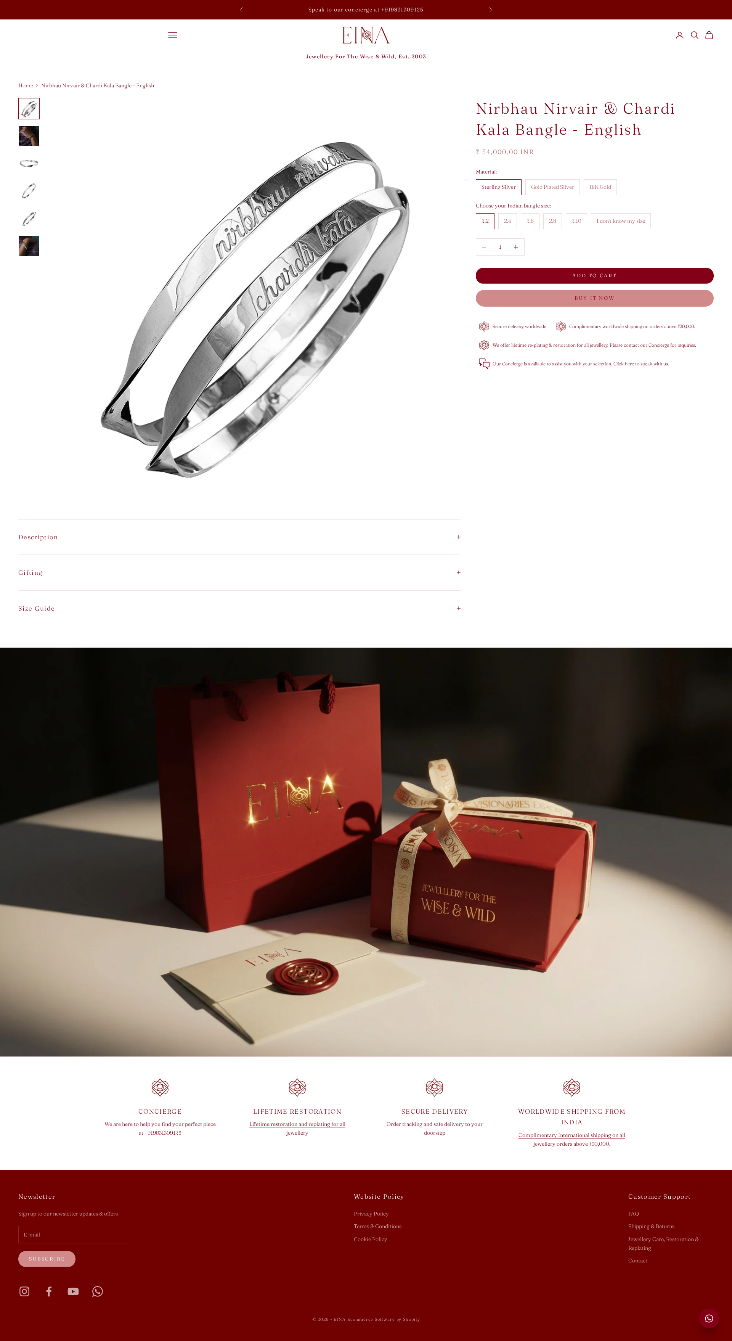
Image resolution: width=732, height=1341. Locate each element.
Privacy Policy (371, 1213)
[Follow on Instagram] (24, 1291)
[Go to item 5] (29, 218)
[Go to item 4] (29, 191)
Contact (637, 1260)
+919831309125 (162, 1132)
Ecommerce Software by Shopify (383, 1319)
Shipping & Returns (651, 1226)
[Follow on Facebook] (49, 1291)
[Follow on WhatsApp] (98, 1291)
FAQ (633, 1213)
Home (25, 85)
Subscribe (47, 1259)
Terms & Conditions (377, 1226)
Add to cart (594, 275)
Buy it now (595, 298)
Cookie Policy (370, 1239)
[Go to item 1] (29, 108)
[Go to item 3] (29, 163)
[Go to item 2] (29, 136)
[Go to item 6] (29, 246)
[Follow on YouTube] (73, 1291)
